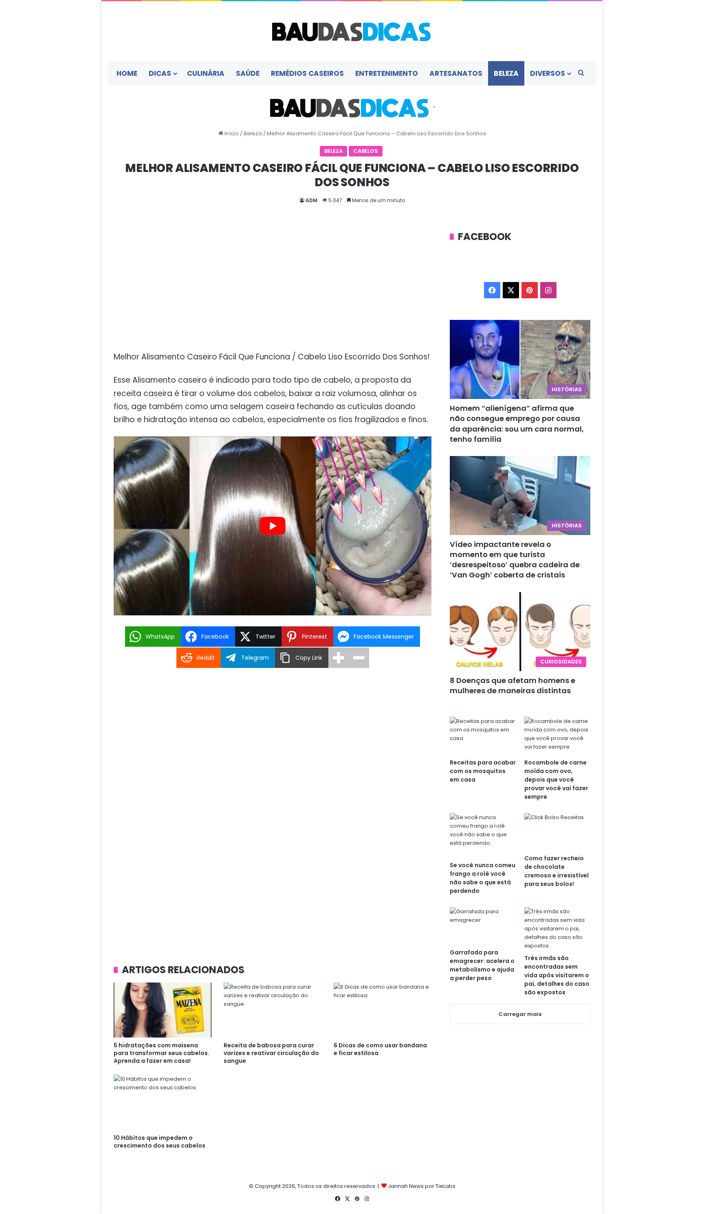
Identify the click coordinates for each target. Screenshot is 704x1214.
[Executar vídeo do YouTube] (272, 525)
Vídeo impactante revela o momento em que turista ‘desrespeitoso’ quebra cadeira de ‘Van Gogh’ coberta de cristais (515, 559)
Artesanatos (455, 73)
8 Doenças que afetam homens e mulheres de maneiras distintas (512, 685)
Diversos (547, 73)
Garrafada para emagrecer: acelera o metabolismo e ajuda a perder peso (482, 965)
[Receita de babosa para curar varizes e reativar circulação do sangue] (272, 1010)
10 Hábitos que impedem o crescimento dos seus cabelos (159, 1142)
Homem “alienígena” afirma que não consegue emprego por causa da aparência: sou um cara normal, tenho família (517, 423)
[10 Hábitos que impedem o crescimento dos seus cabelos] (162, 1102)
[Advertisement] (272, 290)
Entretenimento (386, 73)
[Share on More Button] (338, 658)
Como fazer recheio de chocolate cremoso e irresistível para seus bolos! (556, 871)
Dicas (160, 73)
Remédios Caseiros (307, 73)
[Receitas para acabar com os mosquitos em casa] (483, 735)
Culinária (205, 73)
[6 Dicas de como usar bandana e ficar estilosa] (382, 1010)
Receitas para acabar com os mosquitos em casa (483, 771)
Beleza (506, 73)
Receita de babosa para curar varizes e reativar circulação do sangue (271, 1053)
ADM (311, 200)
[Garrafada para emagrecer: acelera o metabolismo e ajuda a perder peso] (483, 925)
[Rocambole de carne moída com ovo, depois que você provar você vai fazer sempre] (557, 735)
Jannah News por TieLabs (421, 1186)
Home (127, 73)
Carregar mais (520, 1014)
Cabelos (365, 151)
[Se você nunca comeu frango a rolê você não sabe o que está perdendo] (483, 835)
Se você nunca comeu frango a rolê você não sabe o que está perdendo (482, 878)
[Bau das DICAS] (352, 31)
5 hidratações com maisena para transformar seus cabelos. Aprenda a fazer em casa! (161, 1053)
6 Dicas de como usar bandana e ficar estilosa (380, 1049)
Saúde (248, 73)
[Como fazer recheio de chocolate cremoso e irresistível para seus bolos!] (557, 831)
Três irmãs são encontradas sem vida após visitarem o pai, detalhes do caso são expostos (557, 975)
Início (231, 133)
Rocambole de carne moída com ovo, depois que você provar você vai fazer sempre (556, 779)
